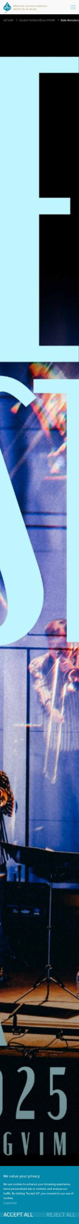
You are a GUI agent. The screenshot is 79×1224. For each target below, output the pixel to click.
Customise (10, 1202)
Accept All (18, 1214)
